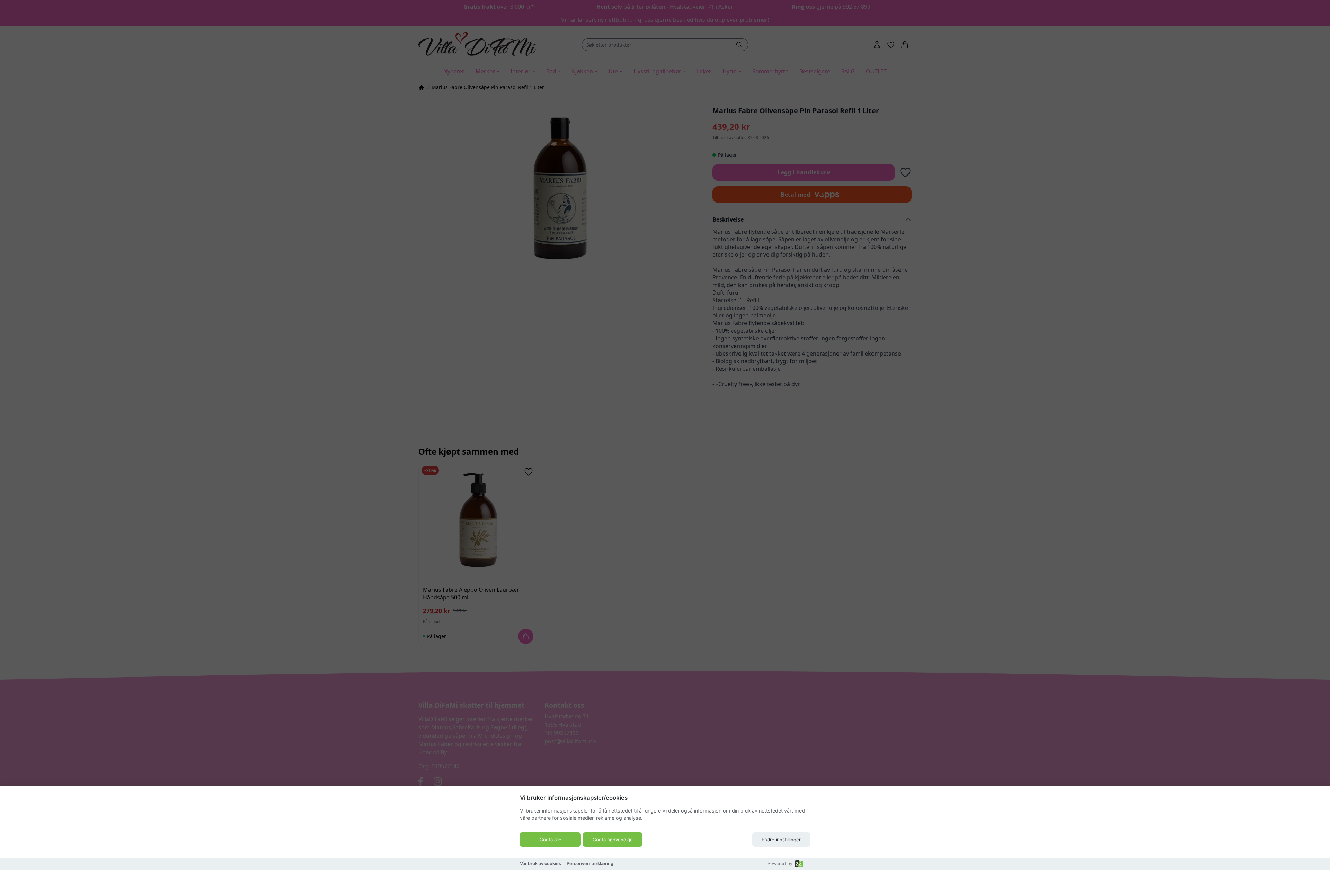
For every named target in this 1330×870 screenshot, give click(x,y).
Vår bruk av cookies (540, 863)
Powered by (780, 863)
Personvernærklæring (590, 863)
